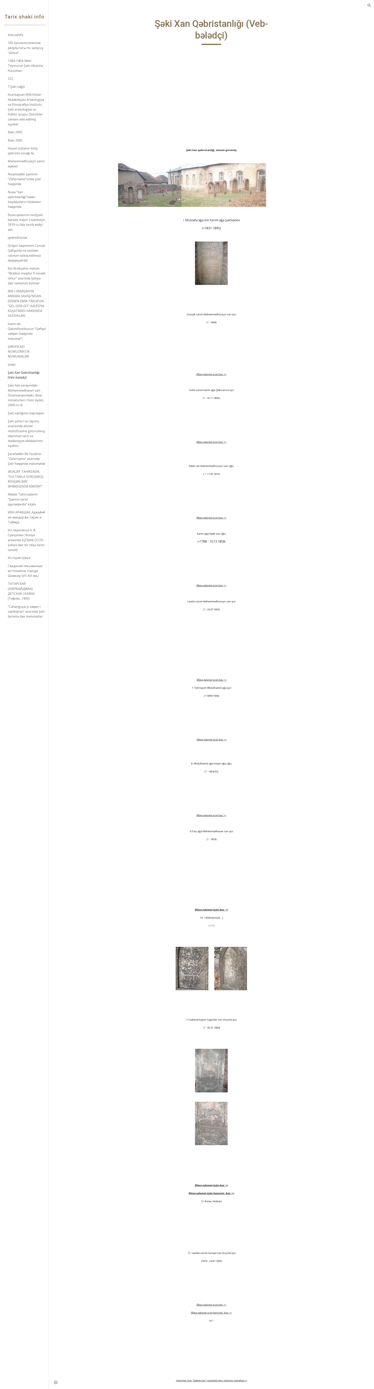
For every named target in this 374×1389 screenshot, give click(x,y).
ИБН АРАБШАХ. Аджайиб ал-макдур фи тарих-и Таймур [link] (26, 517)
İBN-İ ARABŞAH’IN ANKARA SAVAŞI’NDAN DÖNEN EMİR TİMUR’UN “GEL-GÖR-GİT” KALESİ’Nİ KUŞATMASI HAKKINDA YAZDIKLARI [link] (26, 303)
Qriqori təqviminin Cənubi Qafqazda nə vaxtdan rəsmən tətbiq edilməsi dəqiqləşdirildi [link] (26, 253)
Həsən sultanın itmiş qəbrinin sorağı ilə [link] (23, 150)
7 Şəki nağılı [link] (16, 86)
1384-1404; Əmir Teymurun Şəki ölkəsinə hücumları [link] (25, 66)
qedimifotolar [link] (17, 237)
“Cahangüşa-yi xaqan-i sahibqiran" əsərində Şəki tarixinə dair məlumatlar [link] (26, 611)
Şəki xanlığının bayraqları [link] (26, 413)
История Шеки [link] (19, 558)
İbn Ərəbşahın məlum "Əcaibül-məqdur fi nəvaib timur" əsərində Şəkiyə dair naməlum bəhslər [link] (26, 275)
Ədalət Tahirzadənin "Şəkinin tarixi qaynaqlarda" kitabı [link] (23, 499)
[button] (369, 5)
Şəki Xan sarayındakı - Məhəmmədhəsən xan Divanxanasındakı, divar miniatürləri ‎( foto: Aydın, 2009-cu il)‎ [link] (26, 395)
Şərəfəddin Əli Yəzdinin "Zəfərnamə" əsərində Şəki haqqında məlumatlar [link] (27, 459)
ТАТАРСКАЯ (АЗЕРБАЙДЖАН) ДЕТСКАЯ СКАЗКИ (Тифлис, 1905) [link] (21, 591)
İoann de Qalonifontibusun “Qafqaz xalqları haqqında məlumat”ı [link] (27, 331)
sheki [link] (12, 364)
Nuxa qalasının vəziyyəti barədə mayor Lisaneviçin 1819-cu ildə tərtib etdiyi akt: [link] (26, 222)
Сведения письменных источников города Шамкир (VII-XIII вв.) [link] (25, 571)
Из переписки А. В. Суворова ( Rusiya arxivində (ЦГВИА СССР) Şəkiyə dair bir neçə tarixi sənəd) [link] (26, 540)
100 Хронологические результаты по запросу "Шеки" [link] (25, 48)
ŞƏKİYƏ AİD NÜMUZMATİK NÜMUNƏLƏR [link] (19, 351)
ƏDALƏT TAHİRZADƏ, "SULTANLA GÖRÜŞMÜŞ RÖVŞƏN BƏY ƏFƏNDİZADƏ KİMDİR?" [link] (25, 478)
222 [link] (10, 78)
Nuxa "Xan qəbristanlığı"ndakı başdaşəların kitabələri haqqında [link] (24, 199)
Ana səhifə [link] (15, 35)
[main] (211, 31)
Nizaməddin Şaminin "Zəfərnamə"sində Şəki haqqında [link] (24, 179)
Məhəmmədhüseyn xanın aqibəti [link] (26, 163)
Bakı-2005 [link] (15, 140)
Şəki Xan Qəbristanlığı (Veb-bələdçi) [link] (24, 375)
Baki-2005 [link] (15, 132)
